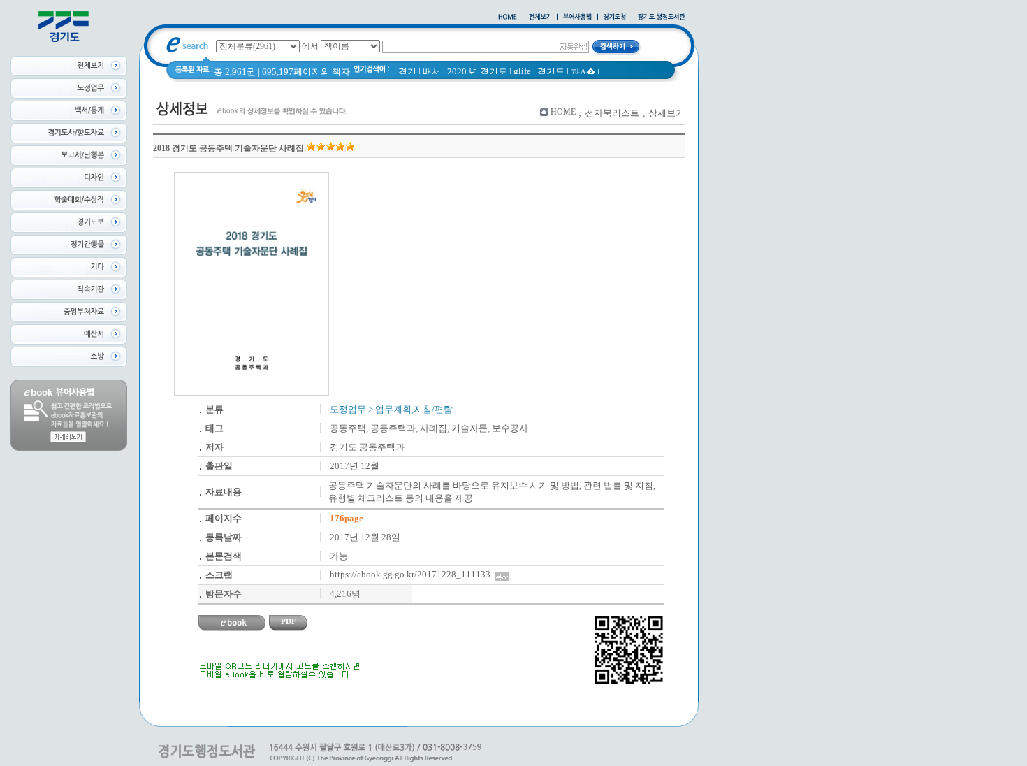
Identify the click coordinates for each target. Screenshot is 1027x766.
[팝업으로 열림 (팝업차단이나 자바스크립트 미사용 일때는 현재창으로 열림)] (577, 17)
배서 (432, 71)
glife (522, 71)
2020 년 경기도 (477, 71)
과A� (583, 72)
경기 (407, 71)
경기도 (551, 71)
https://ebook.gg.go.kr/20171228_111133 (412, 574)
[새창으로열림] (615, 17)
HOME (563, 112)
